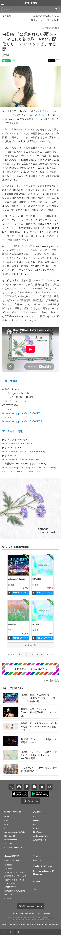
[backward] (3, 932)
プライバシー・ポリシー (14, 872)
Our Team (8, 895)
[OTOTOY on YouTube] (42, 787)
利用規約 (8, 868)
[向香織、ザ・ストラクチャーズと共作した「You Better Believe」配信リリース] (10, 726)
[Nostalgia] (18, 610)
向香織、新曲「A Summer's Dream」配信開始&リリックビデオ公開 (39, 712)
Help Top (37, 861)
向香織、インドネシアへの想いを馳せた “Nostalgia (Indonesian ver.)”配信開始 (39, 755)
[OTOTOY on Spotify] (34, 787)
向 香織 (11, 584)
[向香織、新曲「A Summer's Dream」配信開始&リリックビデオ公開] (10, 712)
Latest (30, 654)
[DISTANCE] (42, 565)
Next (38, 654)
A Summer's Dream (16, 579)
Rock (6, 820)
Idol (6, 828)
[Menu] (3, 3)
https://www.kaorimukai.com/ (17, 443)
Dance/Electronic (11, 840)
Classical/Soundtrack (13, 848)
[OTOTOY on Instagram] (19, 787)
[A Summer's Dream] (18, 565)
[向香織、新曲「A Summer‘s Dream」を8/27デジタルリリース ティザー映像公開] (10, 698)
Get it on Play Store (40, 794)
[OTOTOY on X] (11, 787)
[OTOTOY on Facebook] (27, 787)
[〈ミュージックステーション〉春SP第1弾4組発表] (10, 769)
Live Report (38, 832)
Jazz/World (9, 844)
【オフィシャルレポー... (11, 654)
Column (36, 824)
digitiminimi (44, 924)
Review (36, 828)
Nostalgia (12, 624)
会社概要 (8, 865)
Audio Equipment (40, 836)
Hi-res (6, 817)
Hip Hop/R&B (9, 836)
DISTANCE (36, 579)
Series (35, 817)
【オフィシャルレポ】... (50, 654)
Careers (7, 899)
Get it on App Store (20, 794)
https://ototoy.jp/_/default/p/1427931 (22, 413)
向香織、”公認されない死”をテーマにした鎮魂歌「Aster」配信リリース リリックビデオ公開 (30, 41)
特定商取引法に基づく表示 (15, 876)
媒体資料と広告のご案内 (14, 891)
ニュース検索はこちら (45, 15)
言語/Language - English (31, 906)
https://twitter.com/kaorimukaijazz (20, 459)
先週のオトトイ (39, 840)
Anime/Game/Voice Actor (15, 832)
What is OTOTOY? (11, 861)
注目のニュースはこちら (44, 20)
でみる (25, 592)
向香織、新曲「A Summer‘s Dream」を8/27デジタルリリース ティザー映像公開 (39, 698)
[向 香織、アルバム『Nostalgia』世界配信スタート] (10, 741)
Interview (37, 820)
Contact (36, 882)
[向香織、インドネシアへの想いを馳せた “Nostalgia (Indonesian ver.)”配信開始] (10, 755)
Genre (9, 812)
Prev (22, 654)
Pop (6, 824)
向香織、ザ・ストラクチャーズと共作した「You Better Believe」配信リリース (39, 726)
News (7, 15)
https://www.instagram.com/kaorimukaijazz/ (25, 451)
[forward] (18, 932)
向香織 (33, 115)
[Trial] (10, 593)
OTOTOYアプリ (10, 887)
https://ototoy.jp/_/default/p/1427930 (22, 421)
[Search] (57, 9)
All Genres (17, 812)
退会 (35, 889)
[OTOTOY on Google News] (49, 787)
